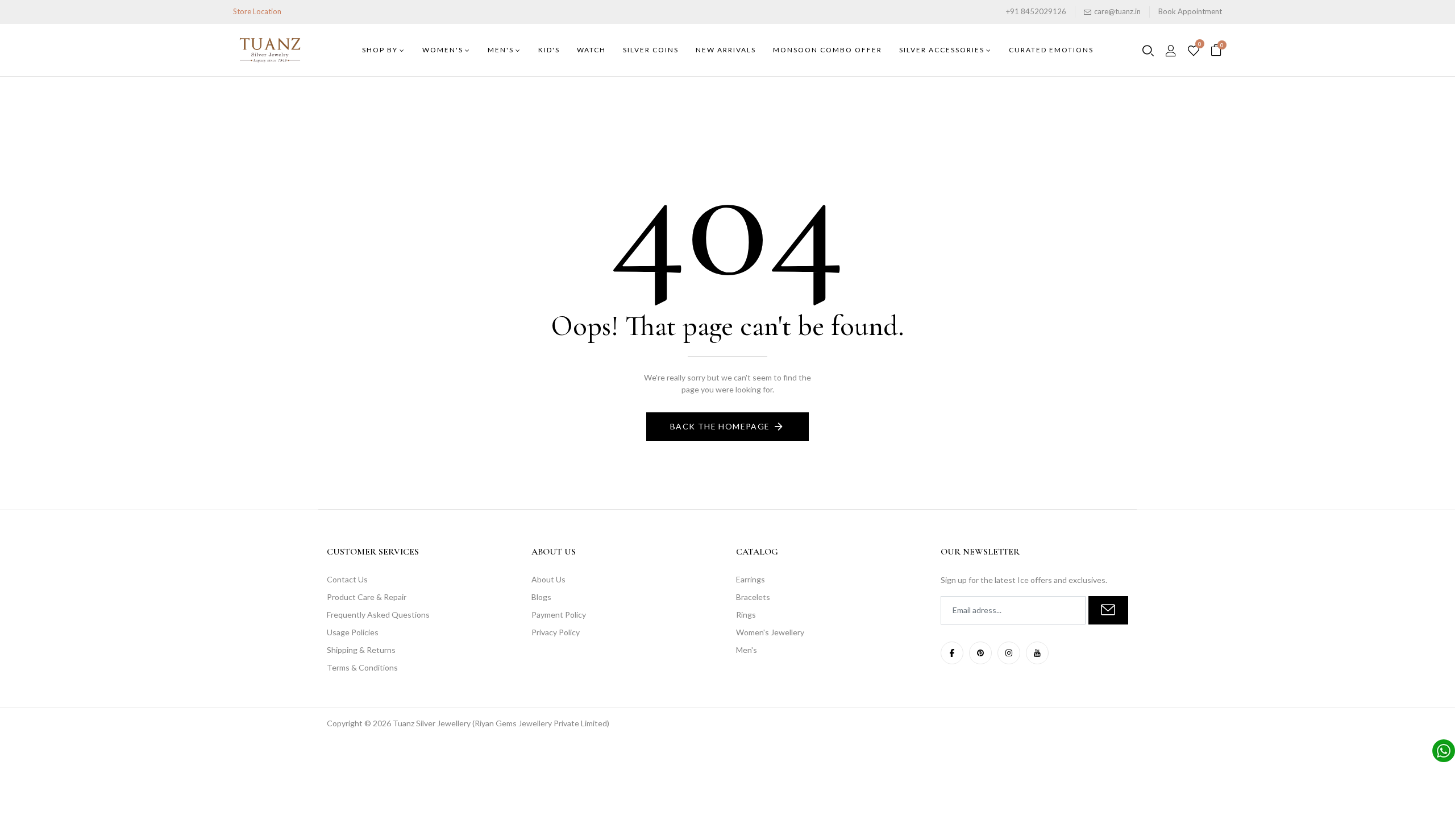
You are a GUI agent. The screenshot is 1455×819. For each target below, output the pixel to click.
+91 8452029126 (1036, 11)
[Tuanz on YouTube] (1037, 653)
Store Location (257, 11)
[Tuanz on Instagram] (1008, 653)
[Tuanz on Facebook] (952, 653)
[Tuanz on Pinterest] (980, 653)
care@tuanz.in (1117, 11)
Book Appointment (1190, 11)
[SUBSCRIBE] (1108, 610)
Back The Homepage (720, 426)
